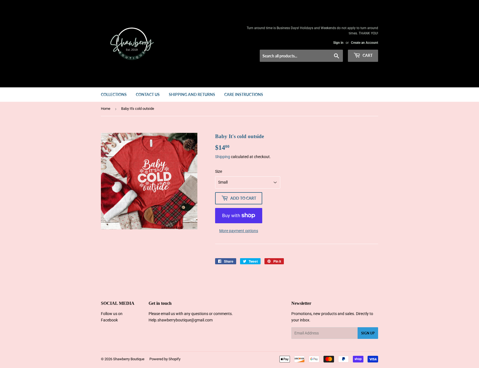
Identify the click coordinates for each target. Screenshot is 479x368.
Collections (114, 94)
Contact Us (148, 94)
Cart (367, 55)
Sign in (338, 43)
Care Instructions (243, 94)
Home (105, 108)
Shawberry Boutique (128, 359)
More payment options (238, 231)
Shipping (222, 156)
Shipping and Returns (192, 94)
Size (218, 171)
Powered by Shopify (164, 359)
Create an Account (364, 43)
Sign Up (367, 333)
